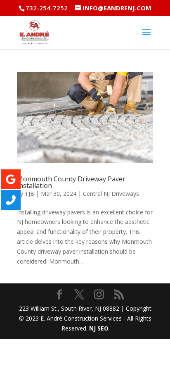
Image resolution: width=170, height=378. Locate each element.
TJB (29, 193)
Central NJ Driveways (111, 193)
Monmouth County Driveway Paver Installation (71, 182)
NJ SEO (99, 328)
